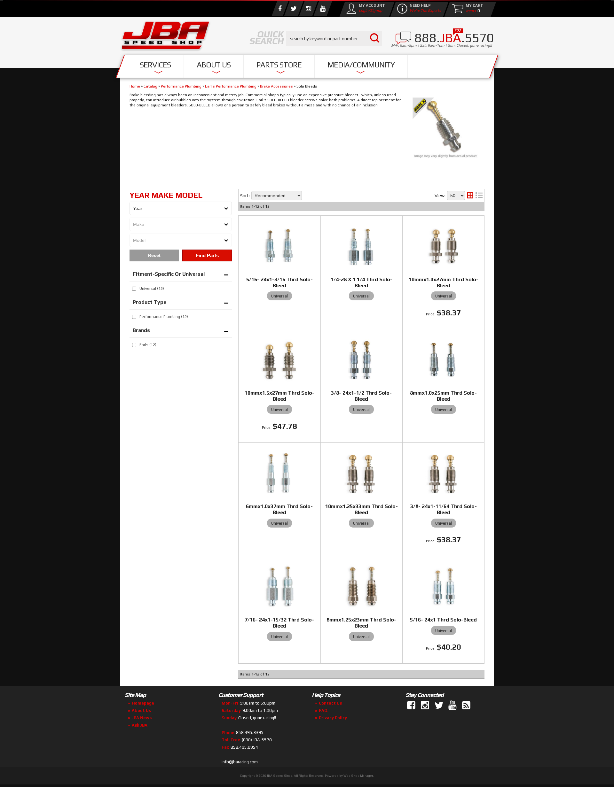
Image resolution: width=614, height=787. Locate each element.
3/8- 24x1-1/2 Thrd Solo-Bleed (361, 396)
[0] (469, 10)
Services (155, 64)
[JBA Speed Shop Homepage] (165, 37)
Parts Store (279, 64)
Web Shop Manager (358, 775)
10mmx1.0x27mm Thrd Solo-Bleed (443, 282)
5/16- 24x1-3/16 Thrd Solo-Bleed (279, 282)
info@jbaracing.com (240, 762)
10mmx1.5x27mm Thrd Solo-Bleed (279, 396)
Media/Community (361, 64)
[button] (334, 38)
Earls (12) (147, 345)
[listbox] (181, 208)
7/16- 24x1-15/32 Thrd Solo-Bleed (279, 623)
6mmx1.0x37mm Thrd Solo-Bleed (279, 509)
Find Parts (207, 255)
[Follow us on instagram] (308, 8)
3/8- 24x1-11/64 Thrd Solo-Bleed (443, 509)
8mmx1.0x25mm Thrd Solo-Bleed (443, 396)
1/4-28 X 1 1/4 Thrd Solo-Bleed (361, 282)
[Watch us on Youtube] (322, 8)
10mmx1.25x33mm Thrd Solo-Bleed (361, 509)
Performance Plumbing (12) (163, 316)
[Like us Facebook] (280, 8)
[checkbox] (134, 289)
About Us (214, 64)
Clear (154, 255)
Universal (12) (151, 288)
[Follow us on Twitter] (293, 8)
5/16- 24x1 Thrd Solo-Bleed (443, 620)
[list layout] (479, 195)
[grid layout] (470, 195)
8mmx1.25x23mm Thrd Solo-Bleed (361, 623)
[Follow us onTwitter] (439, 705)
